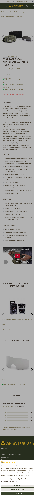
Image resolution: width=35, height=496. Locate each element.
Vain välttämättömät (17, 489)
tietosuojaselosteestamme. (9, 481)
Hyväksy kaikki (17, 493)
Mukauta (17, 486)
